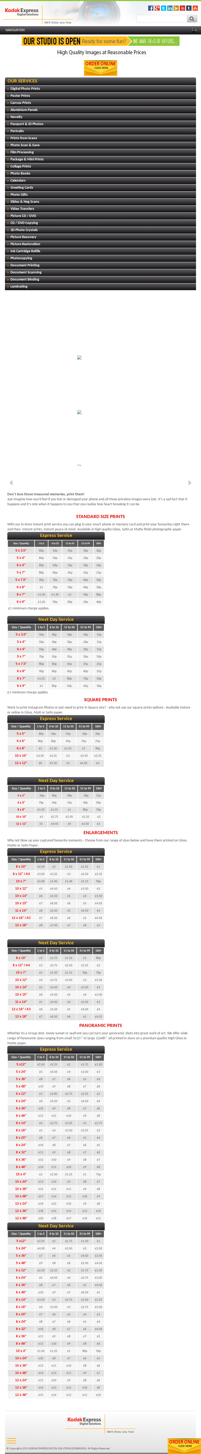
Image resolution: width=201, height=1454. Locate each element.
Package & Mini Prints (27, 159)
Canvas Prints (20, 103)
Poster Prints (20, 96)
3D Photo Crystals (24, 230)
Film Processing (22, 152)
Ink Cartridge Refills (25, 251)
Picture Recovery (23, 237)
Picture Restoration (25, 244)
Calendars (18, 181)
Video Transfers (22, 209)
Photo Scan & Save (25, 145)
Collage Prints (20, 167)
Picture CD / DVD (23, 216)
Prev (12, 483)
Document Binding (24, 280)
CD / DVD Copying (24, 223)
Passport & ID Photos (26, 124)
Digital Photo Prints (25, 89)
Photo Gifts (19, 195)
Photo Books (20, 174)
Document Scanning (26, 272)
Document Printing (25, 265)
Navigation (100, 30)
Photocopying (21, 258)
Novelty (16, 117)
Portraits (17, 131)
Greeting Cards (21, 188)
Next (189, 483)
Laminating (18, 287)
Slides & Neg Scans (24, 202)
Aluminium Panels (24, 110)
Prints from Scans (23, 138)
